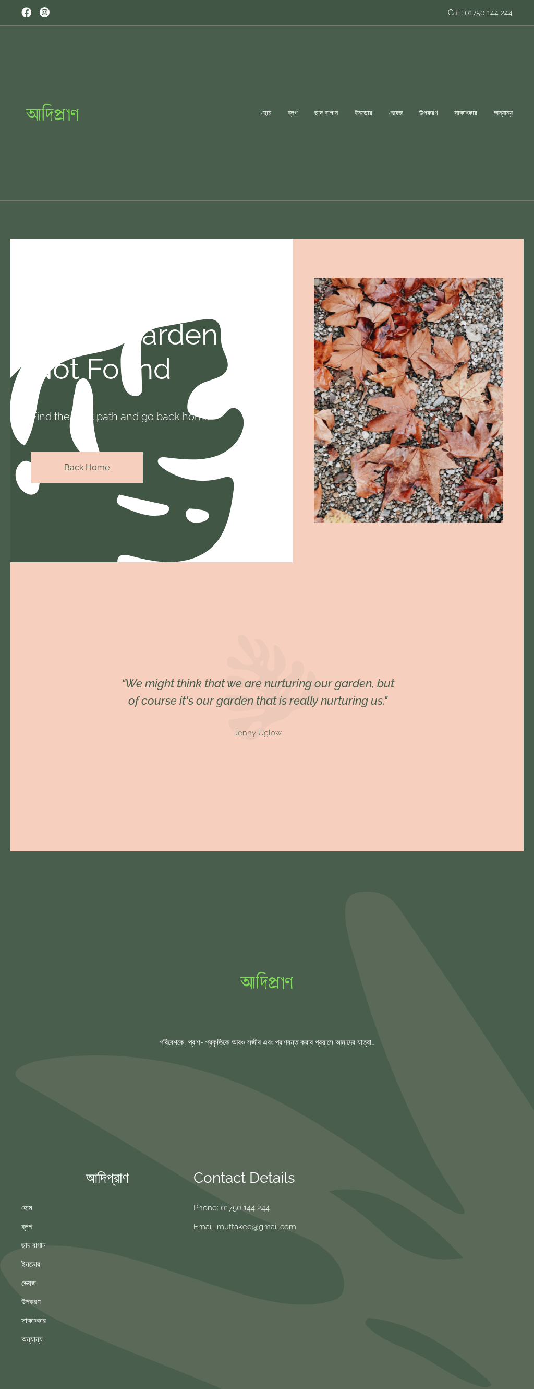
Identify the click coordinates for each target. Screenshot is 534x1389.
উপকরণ (428, 113)
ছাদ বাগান (326, 113)
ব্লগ (293, 113)
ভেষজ (396, 113)
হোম (266, 113)
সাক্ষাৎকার (465, 113)
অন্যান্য (503, 113)
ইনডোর (363, 113)
